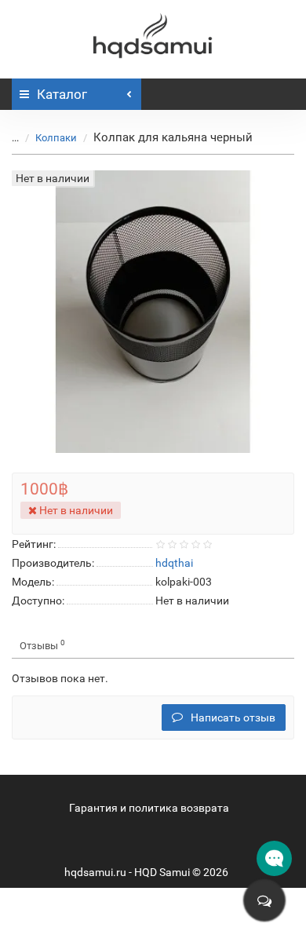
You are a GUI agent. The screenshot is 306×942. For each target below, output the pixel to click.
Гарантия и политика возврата (149, 807)
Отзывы (42, 645)
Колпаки (56, 138)
